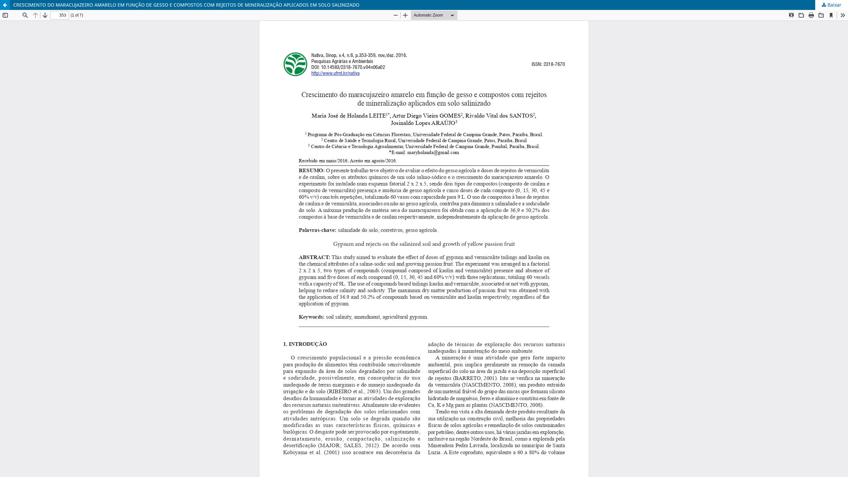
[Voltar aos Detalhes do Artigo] (5, 5)
